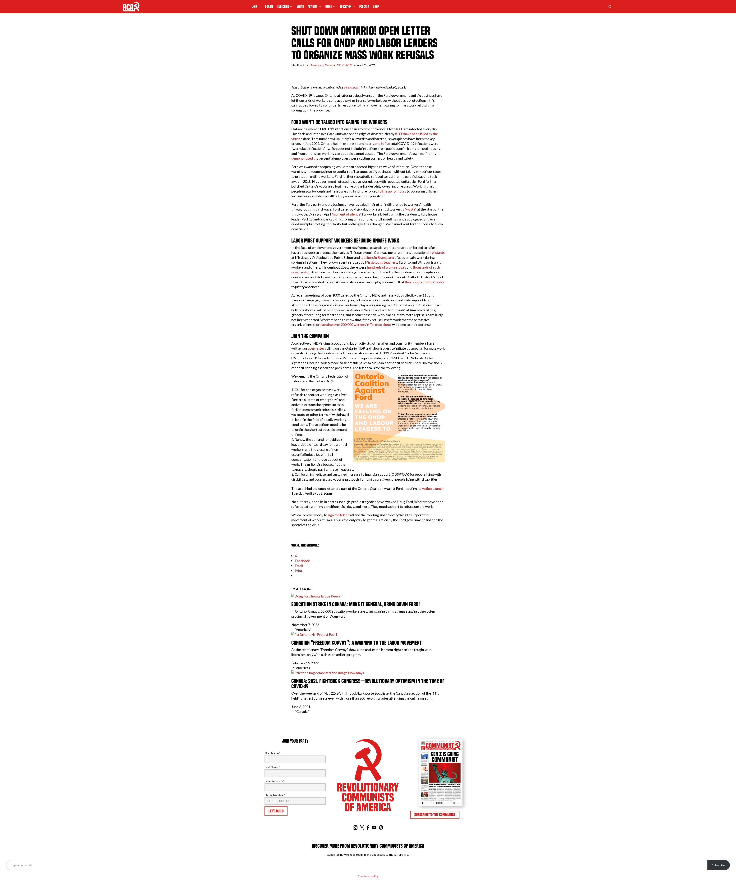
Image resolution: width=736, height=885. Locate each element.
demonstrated (302, 158)
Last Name (272, 767)
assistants (437, 252)
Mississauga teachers (381, 262)
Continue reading (368, 876)
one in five (382, 143)
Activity (312, 6)
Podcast (364, 6)
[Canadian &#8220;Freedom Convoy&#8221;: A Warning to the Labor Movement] (314, 634)
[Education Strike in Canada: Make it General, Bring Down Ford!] (316, 596)
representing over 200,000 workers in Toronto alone (351, 324)
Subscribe (283, 6)
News (328, 6)
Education (345, 6)
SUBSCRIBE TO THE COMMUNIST (434, 814)
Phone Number (274, 794)
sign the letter (338, 515)
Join (254, 6)
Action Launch (433, 488)
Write (300, 6)
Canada (330, 65)
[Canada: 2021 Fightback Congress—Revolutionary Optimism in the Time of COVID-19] (327, 673)
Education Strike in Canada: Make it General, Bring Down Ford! (355, 604)
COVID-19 (344, 65)
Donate (269, 6)
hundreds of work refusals (386, 267)
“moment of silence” (346, 214)
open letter (315, 348)
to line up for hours (392, 191)
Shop (376, 6)
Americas (316, 65)
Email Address (274, 781)
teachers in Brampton (376, 257)
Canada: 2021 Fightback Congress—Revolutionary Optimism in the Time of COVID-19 (367, 684)
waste (410, 209)
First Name (272, 753)
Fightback (351, 87)
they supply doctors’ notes (424, 282)
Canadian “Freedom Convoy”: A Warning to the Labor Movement (356, 642)
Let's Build (276, 811)
